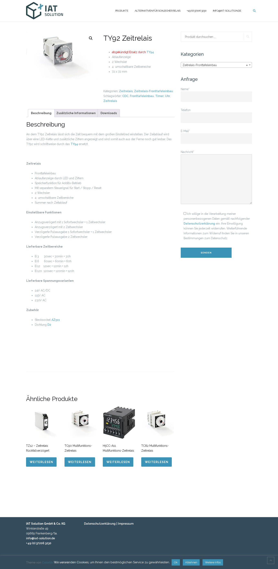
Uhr (167, 96)
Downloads (109, 113)
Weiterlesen (41, 462)
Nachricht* (187, 152)
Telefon (185, 110)
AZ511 (55, 319)
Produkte (121, 10)
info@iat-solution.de (227, 10)
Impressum (126, 523)
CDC (125, 96)
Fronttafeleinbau (142, 96)
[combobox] (216, 65)
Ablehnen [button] (191, 562)
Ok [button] (175, 562)
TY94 (150, 52)
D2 (49, 324)
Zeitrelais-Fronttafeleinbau (153, 91)
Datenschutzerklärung (199, 223)
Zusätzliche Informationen (76, 113)
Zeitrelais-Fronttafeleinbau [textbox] (215, 65)
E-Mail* (185, 131)
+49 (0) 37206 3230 (196, 10)
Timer (159, 96)
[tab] (41, 113)
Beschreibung (41, 113)
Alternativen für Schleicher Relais (157, 10)
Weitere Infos (213, 562)
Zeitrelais (126, 91)
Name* (185, 89)
